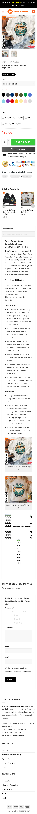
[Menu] (3, 11)
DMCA (4, 794)
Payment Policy (7, 789)
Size (3, 113)
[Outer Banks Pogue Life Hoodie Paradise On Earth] (9, 198)
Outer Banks (27, 176)
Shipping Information (10, 785)
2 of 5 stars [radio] (19, 611)
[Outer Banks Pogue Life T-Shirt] (27, 198)
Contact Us (6, 781)
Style (4, 79)
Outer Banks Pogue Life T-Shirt (27, 211)
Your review (9, 627)
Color (4, 90)
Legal (4, 798)
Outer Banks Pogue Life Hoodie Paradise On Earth (9, 212)
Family (4, 62)
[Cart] (33, 12)
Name (7, 646)
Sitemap (5, 767)
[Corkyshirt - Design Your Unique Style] (18, 11)
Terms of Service (8, 763)
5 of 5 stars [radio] (9, 623)
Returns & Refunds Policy (11, 754)
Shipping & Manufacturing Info (15, 234)
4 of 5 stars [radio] (9, 619)
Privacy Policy (7, 759)
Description (8, 229)
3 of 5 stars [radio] (9, 615)
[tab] (18, 228)
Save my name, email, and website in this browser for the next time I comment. (18, 671)
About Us (5, 750)
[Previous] (5, 32)
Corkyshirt (9, 300)
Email (7, 657)
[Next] (32, 32)
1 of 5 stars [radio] (8, 611)
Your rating (9, 608)
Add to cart (23, 142)
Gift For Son (14, 62)
